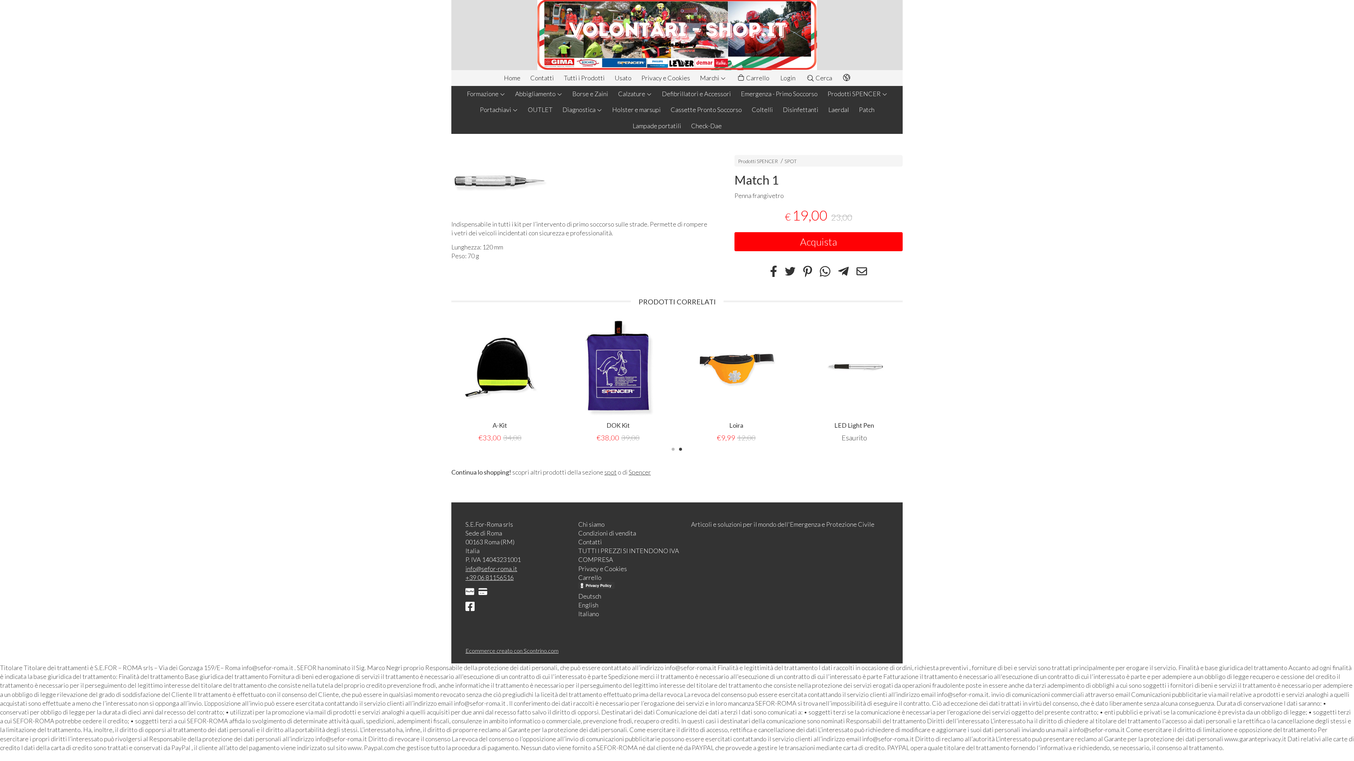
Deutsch (589, 596)
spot (610, 472)
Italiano (588, 614)
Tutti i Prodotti (584, 78)
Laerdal (838, 109)
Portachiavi (496, 109)
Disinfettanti (800, 109)
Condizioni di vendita (607, 533)
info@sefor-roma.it (491, 569)
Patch (866, 109)
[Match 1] (580, 178)
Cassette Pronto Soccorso (706, 109)
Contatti (542, 78)
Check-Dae (706, 126)
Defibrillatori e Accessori (696, 94)
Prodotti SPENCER (855, 94)
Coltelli (762, 109)
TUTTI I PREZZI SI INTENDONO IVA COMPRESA (628, 555)
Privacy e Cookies (665, 78)
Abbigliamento (536, 94)
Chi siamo (591, 524)
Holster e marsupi (636, 109)
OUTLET (540, 109)
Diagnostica (579, 109)
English (588, 605)
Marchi (710, 78)
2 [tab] (680, 448)
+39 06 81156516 (489, 577)
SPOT (791, 161)
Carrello (757, 78)
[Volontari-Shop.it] (677, 35)
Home (512, 78)
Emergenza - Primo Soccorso (779, 94)
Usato (623, 78)
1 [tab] (673, 448)
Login (787, 78)
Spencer (640, 472)
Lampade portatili (657, 126)
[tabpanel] (854, 380)
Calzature (632, 94)
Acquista (818, 242)
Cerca (823, 78)
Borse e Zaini (590, 94)
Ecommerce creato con (512, 650)
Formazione (483, 94)
